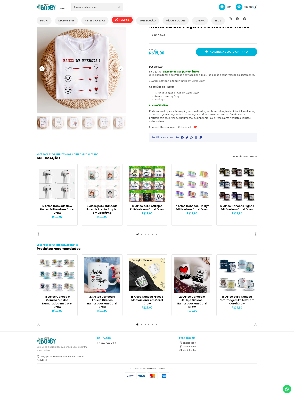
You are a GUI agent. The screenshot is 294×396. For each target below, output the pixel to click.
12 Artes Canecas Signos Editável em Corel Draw (237, 207)
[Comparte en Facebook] (182, 137)
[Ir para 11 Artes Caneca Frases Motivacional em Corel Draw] (147, 275)
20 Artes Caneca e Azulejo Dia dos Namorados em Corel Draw (192, 302)
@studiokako (185, 127)
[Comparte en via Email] (196, 137)
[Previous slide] (42, 68)
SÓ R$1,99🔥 (122, 19)
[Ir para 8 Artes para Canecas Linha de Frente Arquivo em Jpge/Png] (102, 184)
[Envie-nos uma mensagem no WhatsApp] (287, 389)
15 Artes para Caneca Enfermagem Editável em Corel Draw (236, 300)
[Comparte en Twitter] (187, 137)
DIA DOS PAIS (66, 20)
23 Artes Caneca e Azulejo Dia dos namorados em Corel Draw (102, 302)
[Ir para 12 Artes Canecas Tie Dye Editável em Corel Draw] (192, 184)
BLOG (218, 20)
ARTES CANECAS (95, 20)
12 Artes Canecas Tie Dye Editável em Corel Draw (191, 207)
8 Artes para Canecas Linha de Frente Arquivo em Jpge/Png (102, 209)
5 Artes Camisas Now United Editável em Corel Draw (57, 209)
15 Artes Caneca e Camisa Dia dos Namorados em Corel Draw (57, 302)
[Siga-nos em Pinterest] (244, 19)
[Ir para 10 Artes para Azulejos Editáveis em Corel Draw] (147, 184)
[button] (200, 137)
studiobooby (189, 343)
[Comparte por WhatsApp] (191, 137)
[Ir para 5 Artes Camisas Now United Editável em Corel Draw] (57, 184)
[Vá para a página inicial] (46, 7)
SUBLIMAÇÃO (148, 20)
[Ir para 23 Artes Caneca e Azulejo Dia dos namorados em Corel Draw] (102, 275)
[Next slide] (121, 68)
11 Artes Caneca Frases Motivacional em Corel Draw (147, 300)
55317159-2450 (108, 343)
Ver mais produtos (243, 157)
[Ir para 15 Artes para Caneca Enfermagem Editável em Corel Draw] (237, 275)
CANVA (200, 20)
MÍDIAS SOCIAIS (175, 20)
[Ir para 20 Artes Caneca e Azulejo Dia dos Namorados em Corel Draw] (192, 275)
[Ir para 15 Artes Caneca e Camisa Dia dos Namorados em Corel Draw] (57, 275)
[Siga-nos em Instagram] (230, 19)
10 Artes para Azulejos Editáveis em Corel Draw (147, 207)
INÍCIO (44, 20)
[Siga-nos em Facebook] (237, 19)
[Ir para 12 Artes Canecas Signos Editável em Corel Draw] (237, 184)
